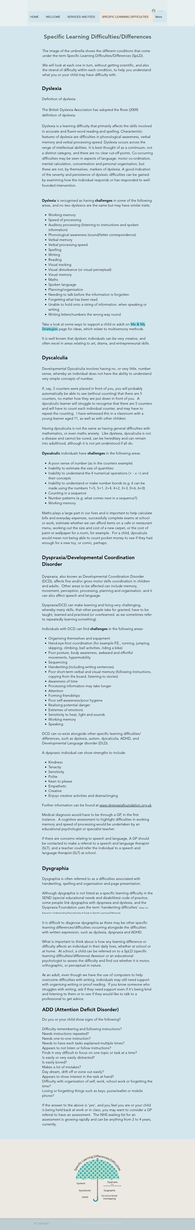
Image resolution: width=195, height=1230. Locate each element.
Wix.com (118, 1223)
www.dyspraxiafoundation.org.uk (125, 805)
